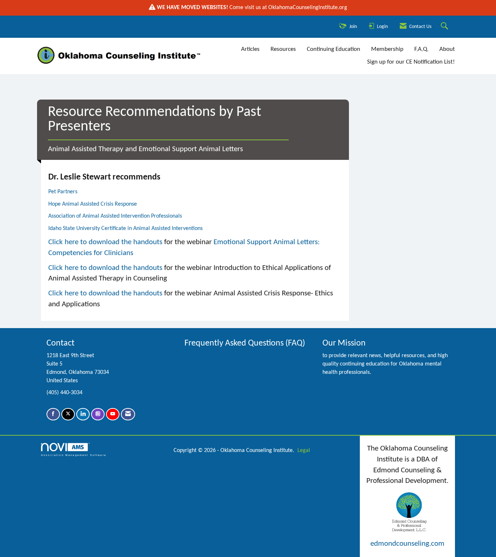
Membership (387, 49)
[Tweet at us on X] (68, 414)
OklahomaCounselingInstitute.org (307, 8)
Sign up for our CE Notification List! (411, 62)
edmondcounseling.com (407, 544)
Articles (250, 49)
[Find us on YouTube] (112, 414)
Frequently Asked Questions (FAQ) (244, 343)
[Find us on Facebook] (53, 414)
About (447, 49)
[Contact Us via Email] (128, 414)
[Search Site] (445, 27)
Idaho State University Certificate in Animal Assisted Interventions (125, 228)
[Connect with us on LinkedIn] (83, 414)
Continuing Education (333, 49)
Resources (283, 49)
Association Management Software (73, 454)
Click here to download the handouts (105, 242)
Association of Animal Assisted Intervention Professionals (115, 216)
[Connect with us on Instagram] (98, 414)
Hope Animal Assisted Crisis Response (92, 204)
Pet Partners (62, 192)
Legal (303, 450)
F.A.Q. (421, 49)
